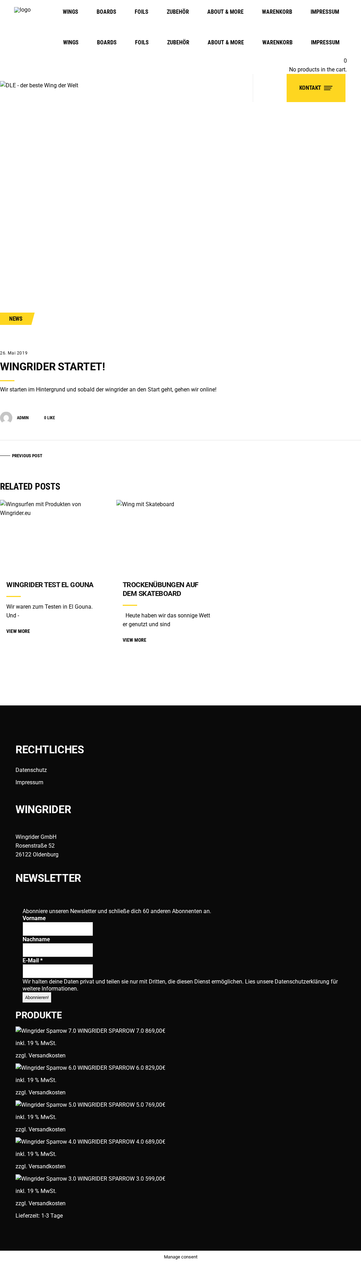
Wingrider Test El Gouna (49, 584)
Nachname (36, 939)
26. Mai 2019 (13, 353)
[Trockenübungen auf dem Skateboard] (171, 536)
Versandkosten (47, 1055)
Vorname (34, 918)
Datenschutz (31, 770)
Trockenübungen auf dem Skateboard (160, 589)
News (15, 318)
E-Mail (33, 960)
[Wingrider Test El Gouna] (55, 536)
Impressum (29, 782)
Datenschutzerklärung (303, 981)
